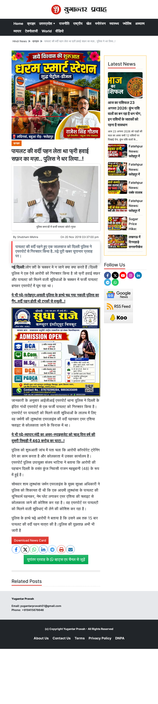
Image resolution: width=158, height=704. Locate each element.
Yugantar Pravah (74, 628)
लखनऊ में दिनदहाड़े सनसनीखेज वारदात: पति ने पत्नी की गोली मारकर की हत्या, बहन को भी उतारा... (135, 242)
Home (18, 23)
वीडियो (59, 31)
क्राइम (31, 23)
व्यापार (17, 31)
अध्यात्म (140, 23)
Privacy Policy (100, 638)
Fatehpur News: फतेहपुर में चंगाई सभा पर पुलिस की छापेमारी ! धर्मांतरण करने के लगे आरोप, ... (136, 170)
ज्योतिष (127, 23)
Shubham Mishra (27, 237)
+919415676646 (33, 610)
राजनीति (64, 23)
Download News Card (30, 540)
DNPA (119, 638)
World (47, 31)
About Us (41, 638)
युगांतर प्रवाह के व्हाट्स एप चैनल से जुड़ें (56, 559)
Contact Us (62, 638)
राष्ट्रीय (77, 23)
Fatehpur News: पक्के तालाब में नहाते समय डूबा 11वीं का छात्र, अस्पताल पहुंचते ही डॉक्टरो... (136, 188)
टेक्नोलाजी (31, 31)
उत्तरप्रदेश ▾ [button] (47, 23)
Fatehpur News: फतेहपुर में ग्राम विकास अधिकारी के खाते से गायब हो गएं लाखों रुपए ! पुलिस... (136, 151)
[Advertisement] (79, 676)
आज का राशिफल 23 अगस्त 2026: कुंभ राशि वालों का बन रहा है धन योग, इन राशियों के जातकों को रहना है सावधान (124, 113)
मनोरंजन (100, 23)
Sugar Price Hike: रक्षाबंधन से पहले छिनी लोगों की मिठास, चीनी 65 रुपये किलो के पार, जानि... (135, 224)
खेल (88, 23)
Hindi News (20, 41)
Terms (80, 638)
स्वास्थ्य (114, 23)
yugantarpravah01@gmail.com (40, 605)
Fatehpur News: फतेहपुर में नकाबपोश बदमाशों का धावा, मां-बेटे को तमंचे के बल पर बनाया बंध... (136, 206)
